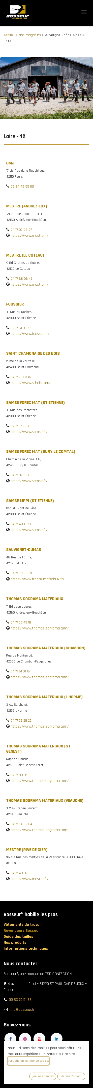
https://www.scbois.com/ (31, 383)
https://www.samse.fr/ (29, 431)
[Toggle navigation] (84, 12)
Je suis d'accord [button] (71, 1076)
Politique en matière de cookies (28, 1061)
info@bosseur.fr (22, 1009)
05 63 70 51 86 (20, 999)
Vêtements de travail (23, 924)
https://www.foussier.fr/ (30, 333)
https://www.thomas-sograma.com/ (40, 628)
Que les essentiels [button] (42, 1076)
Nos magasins (30, 35)
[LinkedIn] (56, 1039)
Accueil (9, 35)
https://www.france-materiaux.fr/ (37, 579)
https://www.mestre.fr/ (29, 235)
